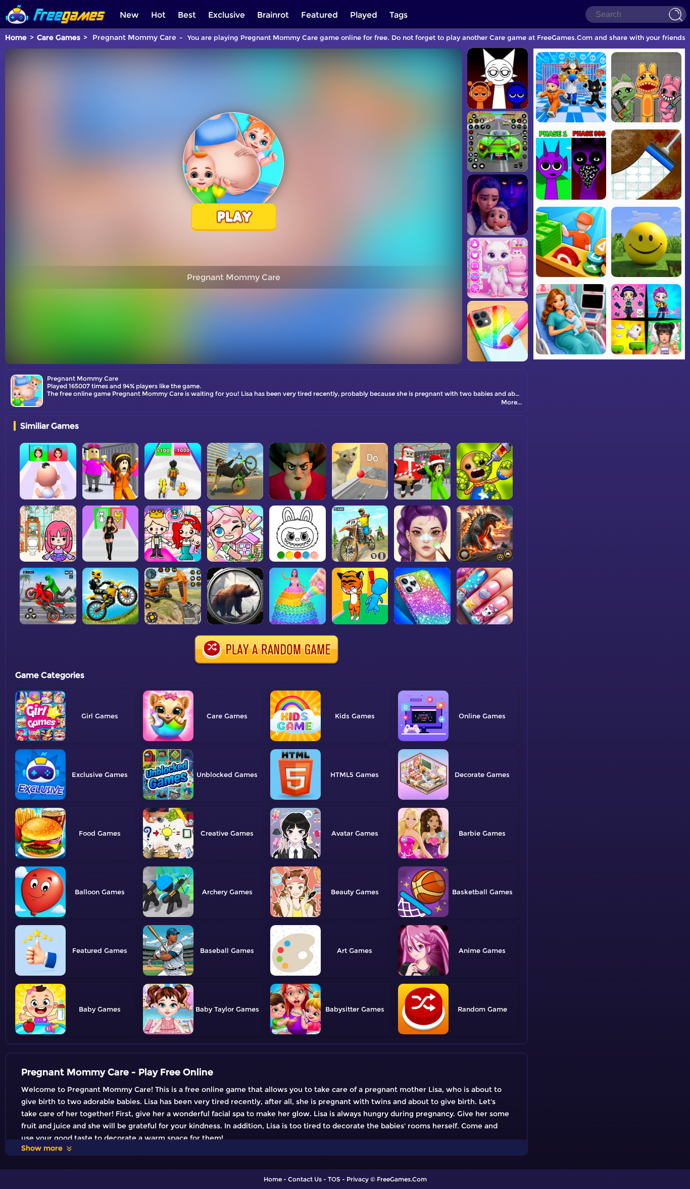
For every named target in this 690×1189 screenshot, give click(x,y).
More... (511, 402)
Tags (398, 15)
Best (187, 15)
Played (363, 15)
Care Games (58, 37)
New (129, 15)
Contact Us (305, 1179)
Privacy (358, 1179)
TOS (334, 1179)
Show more (42, 1148)
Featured (319, 15)
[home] (55, 4)
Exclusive (226, 15)
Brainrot (273, 15)
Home (16, 37)
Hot (158, 15)
